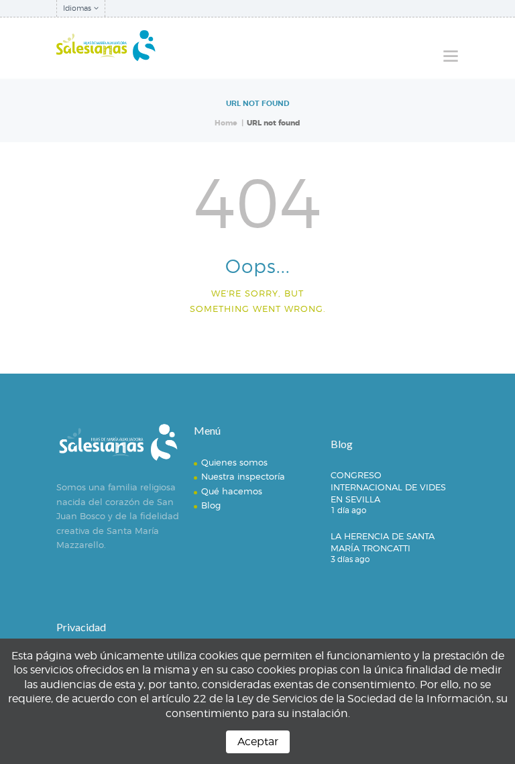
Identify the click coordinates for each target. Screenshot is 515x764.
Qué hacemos (231, 491)
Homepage (252, 340)
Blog (211, 505)
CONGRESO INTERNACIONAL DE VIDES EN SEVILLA (388, 487)
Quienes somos (234, 462)
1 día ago (348, 510)
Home (226, 123)
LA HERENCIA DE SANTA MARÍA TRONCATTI (383, 542)
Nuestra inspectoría (243, 476)
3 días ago (350, 559)
